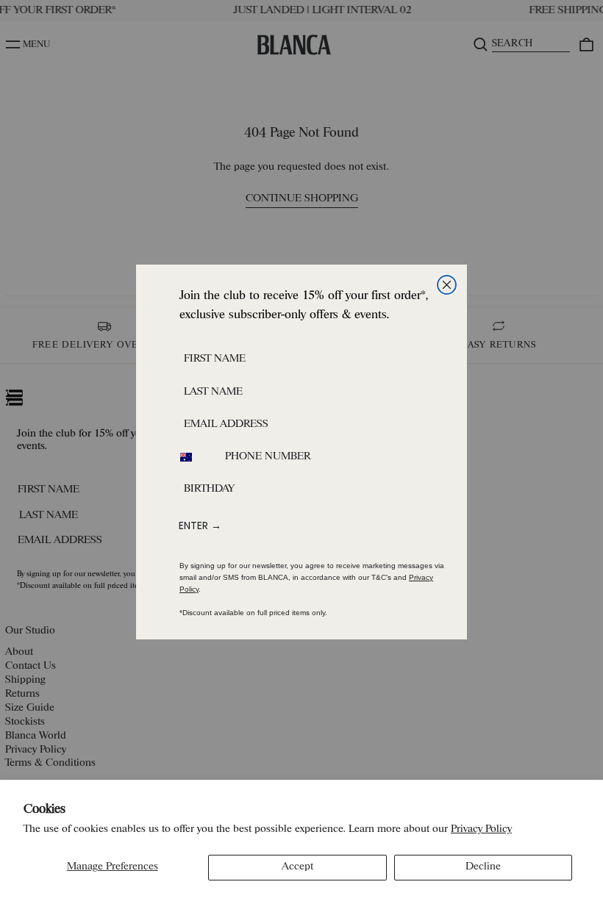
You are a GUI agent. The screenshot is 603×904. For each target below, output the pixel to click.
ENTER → (200, 525)
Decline (483, 867)
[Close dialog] (447, 285)
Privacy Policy (481, 829)
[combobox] (195, 457)
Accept (297, 867)
